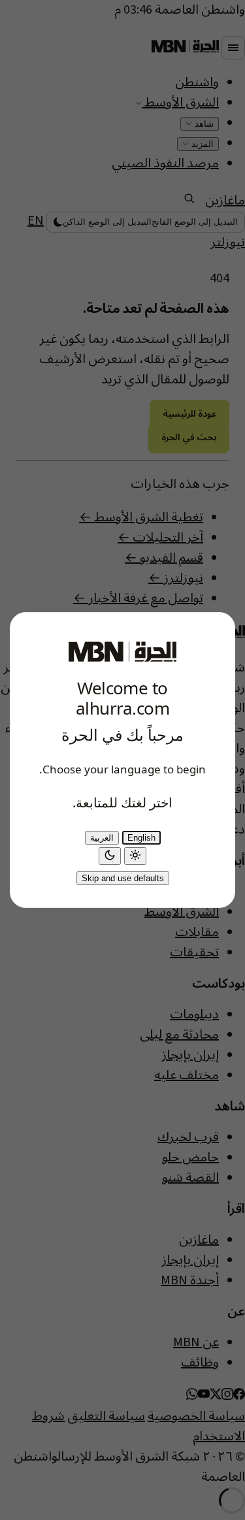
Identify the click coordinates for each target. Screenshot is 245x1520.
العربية (102, 838)
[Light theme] (135, 856)
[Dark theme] (110, 856)
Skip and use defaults (123, 878)
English (141, 838)
